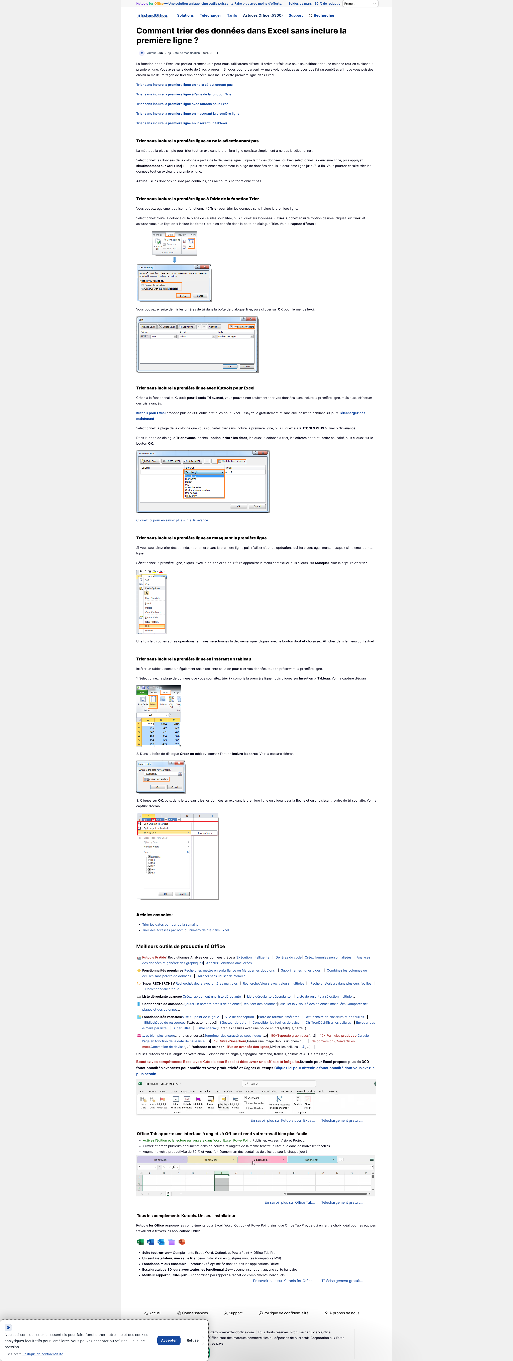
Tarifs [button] (232, 15)
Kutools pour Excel (151, 413)
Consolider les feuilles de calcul (276, 1022)
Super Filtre (181, 1028)
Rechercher (324, 15)
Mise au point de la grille (200, 1017)
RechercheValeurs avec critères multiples (207, 983)
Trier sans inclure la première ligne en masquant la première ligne (187, 113)
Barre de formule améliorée (278, 1017)
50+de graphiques (290, 1035)
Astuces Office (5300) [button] (263, 15)
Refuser (193, 1340)
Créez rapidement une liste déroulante (212, 996)
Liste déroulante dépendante (269, 996)
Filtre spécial (207, 1028)
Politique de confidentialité (286, 1313)
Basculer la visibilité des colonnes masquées (311, 1004)
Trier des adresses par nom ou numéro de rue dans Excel (185, 930)
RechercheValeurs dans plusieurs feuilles (340, 983)
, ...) (305, 1041)
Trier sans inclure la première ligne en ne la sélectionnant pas (184, 85)
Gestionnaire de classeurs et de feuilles (334, 1017)
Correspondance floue (162, 989)
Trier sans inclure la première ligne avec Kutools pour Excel (182, 104)
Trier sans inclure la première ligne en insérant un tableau (181, 123)
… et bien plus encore (158, 1035)
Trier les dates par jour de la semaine (170, 924)
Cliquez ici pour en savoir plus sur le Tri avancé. (172, 520)
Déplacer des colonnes (259, 1004)
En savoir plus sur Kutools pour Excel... (283, 1120)
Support (296, 15)
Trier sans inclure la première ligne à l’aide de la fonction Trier (184, 94)
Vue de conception (239, 1017)
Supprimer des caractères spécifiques (233, 1035)
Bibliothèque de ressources (164, 1022)
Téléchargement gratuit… (342, 1281)
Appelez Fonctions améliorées (229, 963)
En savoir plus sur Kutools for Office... (284, 1281)
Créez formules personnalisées (328, 957)
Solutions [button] (185, 15)
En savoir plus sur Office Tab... (290, 1202)
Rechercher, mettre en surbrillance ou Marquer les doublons (229, 970)
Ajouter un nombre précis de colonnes (212, 1004)
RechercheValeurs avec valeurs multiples (273, 983)
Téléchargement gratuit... (342, 1120)
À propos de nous (344, 1313)
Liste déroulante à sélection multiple (324, 996)
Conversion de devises (168, 1047)
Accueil (155, 1313)
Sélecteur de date (232, 1022)
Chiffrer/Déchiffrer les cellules (328, 1022)
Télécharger (210, 15)
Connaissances (195, 1313)
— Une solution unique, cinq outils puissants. (209, 3)
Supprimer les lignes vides (301, 970)
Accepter (169, 1340)
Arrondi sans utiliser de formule (221, 976)
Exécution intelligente (253, 957)
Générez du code (289, 957)
